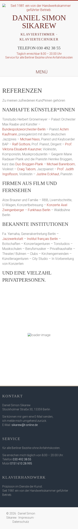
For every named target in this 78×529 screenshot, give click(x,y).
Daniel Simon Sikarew (39, 22)
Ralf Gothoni (21, 144)
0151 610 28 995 (21, 463)
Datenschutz (20, 521)
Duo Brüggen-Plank (29, 164)
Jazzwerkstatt (12, 239)
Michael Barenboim (61, 164)
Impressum (26, 517)
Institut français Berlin (42, 239)
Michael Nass (30, 139)
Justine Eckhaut (47, 174)
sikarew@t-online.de (24, 425)
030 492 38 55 (22, 459)
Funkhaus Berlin (39, 210)
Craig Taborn (26, 169)
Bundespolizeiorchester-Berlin (24, 129)
